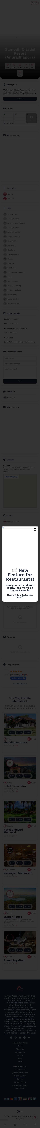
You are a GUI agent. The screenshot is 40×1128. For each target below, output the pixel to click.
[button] (35, 529)
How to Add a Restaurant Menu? (20, 596)
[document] (20, 564)
